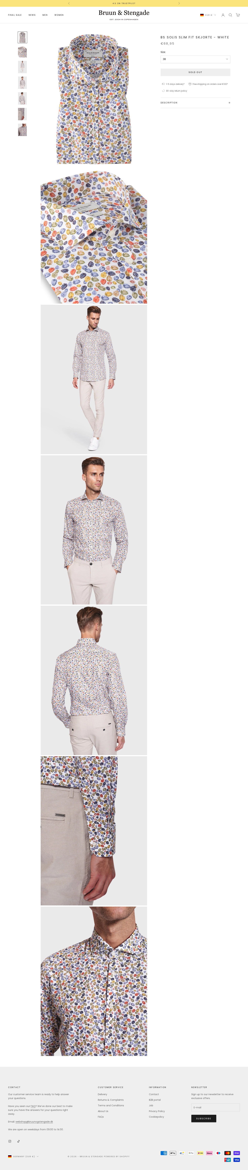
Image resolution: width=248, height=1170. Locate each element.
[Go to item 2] (22, 52)
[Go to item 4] (22, 82)
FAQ (33, 1106)
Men (45, 15)
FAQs (101, 1116)
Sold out (195, 72)
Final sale (15, 15)
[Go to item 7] (22, 129)
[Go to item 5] (22, 98)
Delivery (102, 1094)
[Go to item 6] (22, 114)
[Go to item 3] (22, 66)
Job (151, 1105)
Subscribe (203, 1118)
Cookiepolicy (156, 1116)
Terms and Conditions (111, 1105)
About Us (103, 1111)
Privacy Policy (157, 1111)
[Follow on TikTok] (18, 1141)
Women (59, 15)
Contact (154, 1094)
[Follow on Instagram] (9, 1141)
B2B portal (155, 1100)
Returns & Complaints (111, 1100)
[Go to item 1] (22, 37)
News (32, 15)
